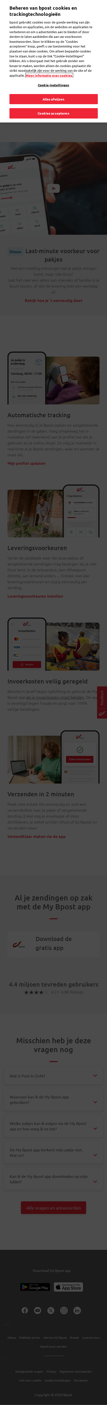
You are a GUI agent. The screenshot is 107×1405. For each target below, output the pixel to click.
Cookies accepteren (53, 113)
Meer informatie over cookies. (49, 75)
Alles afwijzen (54, 99)
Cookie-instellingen (53, 85)
